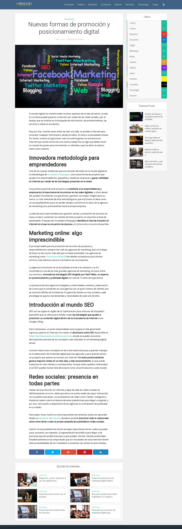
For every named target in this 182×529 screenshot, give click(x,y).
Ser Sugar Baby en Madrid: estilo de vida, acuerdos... (154, 140)
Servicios (130, 4)
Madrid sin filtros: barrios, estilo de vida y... (154, 152)
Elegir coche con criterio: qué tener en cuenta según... (153, 128)
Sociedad (68, 4)
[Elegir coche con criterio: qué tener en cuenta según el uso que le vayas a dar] (137, 128)
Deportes (92, 4)
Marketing (69, 19)
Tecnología (143, 4)
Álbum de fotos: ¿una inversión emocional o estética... (154, 164)
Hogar (155, 4)
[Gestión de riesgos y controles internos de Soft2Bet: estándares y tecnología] (137, 116)
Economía (106, 4)
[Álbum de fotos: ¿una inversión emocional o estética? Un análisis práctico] (137, 164)
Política (80, 4)
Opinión (118, 4)
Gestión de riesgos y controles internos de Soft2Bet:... (154, 116)
